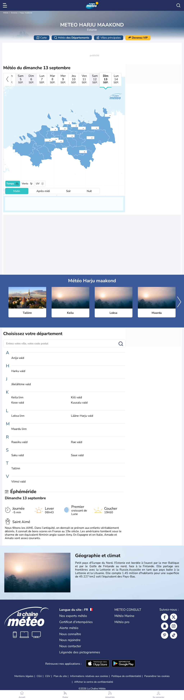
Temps (10, 183)
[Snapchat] (164, 626)
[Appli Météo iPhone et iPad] (97, 664)
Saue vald (77, 455)
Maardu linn (19, 429)
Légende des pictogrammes (79, 652)
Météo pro (121, 622)
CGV (47, 676)
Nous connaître (70, 634)
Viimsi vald (18, 481)
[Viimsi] (64, 122)
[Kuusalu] (91, 128)
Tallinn (15, 468)
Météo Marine (124, 616)
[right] (179, 302)
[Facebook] (164, 617)
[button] (60, 128)
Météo (5, 13)
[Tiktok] (173, 635)
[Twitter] (173, 617)
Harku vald (18, 371)
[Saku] (56, 141)
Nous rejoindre (69, 640)
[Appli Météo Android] (123, 664)
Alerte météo (68, 628)
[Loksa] (105, 115)
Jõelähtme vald (21, 384)
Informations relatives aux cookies (89, 676)
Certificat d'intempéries (76, 622)
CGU (39, 676)
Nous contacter (70, 646)
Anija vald (17, 358)
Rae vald (76, 442)
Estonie (14, 13)
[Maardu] (71, 125)
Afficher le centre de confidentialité (93, 682)
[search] (178, 5)
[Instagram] (173, 626)
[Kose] (79, 151)
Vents (25, 183)
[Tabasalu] (50, 129)
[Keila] (44, 140)
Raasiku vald (19, 442)
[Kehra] (86, 137)
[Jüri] (67, 136)
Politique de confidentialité (126, 676)
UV (38, 183)
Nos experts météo (73, 616)
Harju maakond (26, 13)
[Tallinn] (60, 128)
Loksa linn (17, 416)
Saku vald (17, 455)
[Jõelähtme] (78, 128)
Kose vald (17, 402)
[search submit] (120, 344)
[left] (7, 79)
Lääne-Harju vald (82, 416)
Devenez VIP (140, 37)
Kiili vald (76, 397)
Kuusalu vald (79, 402)
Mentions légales (23, 676)
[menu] (5, 5)
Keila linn (17, 397)
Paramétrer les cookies (157, 676)
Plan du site (60, 676)
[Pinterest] (164, 635)
